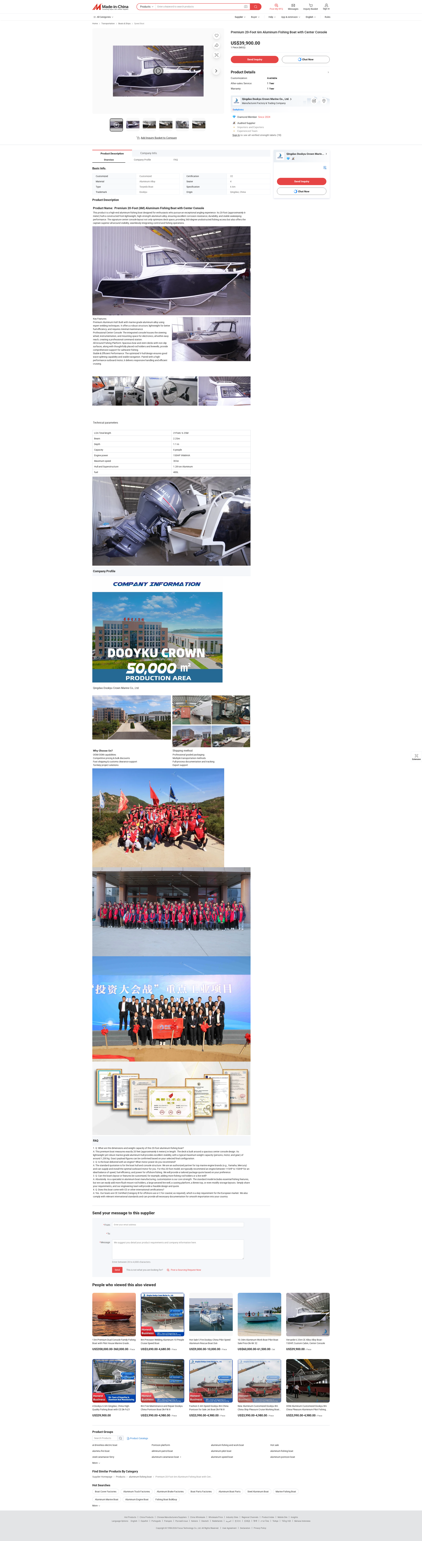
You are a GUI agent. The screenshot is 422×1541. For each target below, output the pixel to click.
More (95, 1505)
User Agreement (229, 1528)
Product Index (268, 1517)
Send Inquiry (254, 59)
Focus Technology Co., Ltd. (189, 1528)
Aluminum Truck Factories (136, 1491)
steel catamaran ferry (103, 1456)
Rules (327, 16)
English (134, 1521)
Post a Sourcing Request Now (184, 1269)
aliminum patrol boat (162, 1450)
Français (168, 1521)
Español (144, 1521)
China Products (146, 1517)
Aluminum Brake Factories (170, 1491)
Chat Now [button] (308, 59)
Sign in (326, 8)
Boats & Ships (124, 23)
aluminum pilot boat (221, 1450)
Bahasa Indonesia (302, 1521)
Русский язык (181, 1521)
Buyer (254, 16)
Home (95, 23)
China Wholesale (197, 1517)
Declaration (245, 1528)
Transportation (108, 23)
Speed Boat (139, 23)
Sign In (236, 135)
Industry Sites (232, 1517)
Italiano (194, 1521)
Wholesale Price (216, 1517)
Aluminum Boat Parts (230, 1491)
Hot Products (130, 1517)
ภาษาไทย (265, 1521)
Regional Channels (250, 1517)
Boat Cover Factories (105, 1491)
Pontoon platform (161, 1445)
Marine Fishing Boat (286, 1491)
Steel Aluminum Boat (258, 1491)
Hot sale (274, 1445)
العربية (228, 1521)
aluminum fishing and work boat (227, 1445)
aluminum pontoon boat (282, 1456)
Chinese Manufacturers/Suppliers (172, 1517)
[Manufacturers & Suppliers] (110, 6)
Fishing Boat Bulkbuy (166, 1499)
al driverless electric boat (104, 1445)
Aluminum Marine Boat (106, 1499)
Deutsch (205, 1521)
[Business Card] (324, 167)
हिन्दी (255, 1521)
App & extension (289, 16)
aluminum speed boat (222, 1456)
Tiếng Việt (286, 1521)
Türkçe (275, 1521)
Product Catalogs (139, 1438)
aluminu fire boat (101, 1450)
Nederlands (217, 1521)
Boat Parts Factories (201, 1491)
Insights (294, 1517)
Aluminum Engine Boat (137, 1499)
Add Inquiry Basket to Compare (159, 138)
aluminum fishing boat (281, 1450)
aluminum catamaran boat (165, 1456)
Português (156, 1521)
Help (271, 16)
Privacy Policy (260, 1528)
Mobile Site (282, 1517)
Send (117, 1269)
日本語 (247, 1521)
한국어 (238, 1521)
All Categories (104, 16)
